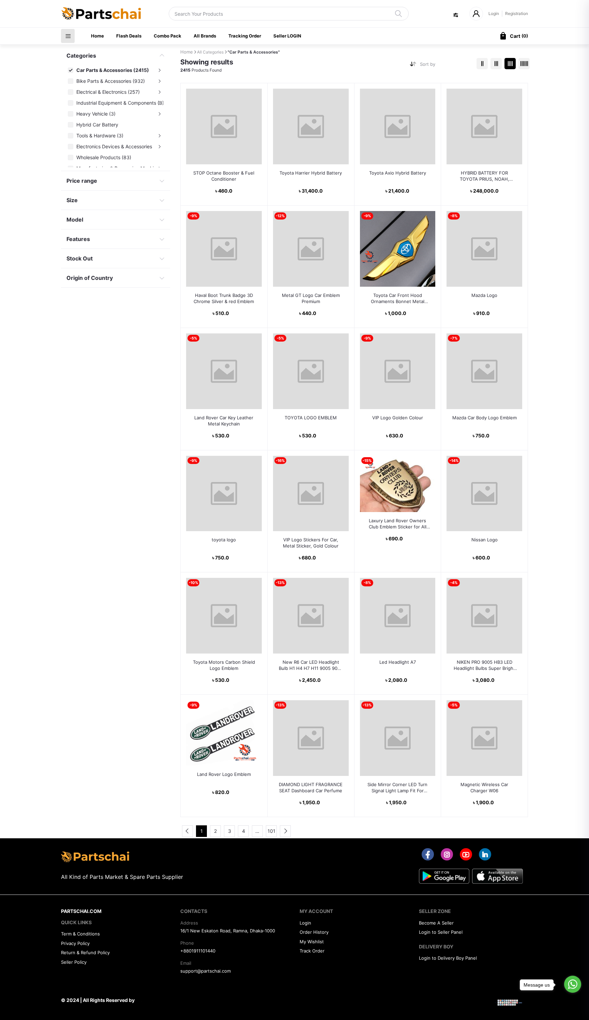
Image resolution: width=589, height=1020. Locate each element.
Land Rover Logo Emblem (224, 774)
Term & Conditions (80, 933)
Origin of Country (89, 277)
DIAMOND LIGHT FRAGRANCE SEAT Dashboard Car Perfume (311, 787)
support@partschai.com (205, 971)
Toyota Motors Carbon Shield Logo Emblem (224, 665)
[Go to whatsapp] (572, 984)
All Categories (210, 52)
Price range (81, 180)
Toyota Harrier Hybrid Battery (311, 173)
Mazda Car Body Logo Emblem (484, 417)
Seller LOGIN (287, 36)
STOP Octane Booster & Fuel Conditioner (223, 176)
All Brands (205, 36)
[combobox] (445, 65)
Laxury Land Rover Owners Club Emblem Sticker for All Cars (397, 524)
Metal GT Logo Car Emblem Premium (311, 298)
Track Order (312, 951)
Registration (516, 13)
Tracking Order (244, 36)
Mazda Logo (484, 295)
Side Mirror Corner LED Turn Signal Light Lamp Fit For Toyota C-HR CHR (397, 788)
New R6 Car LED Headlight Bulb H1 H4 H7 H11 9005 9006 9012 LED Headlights (311, 665)
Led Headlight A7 (397, 662)
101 (271, 831)
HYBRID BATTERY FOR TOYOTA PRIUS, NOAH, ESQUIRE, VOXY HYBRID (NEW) (484, 176)
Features (78, 239)
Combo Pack (167, 36)
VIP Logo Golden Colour (397, 417)
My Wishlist (312, 941)
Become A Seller (436, 923)
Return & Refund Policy (85, 952)
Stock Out (79, 258)
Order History (314, 932)
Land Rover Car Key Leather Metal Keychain (223, 420)
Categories (81, 55)
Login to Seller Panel (441, 932)
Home (97, 36)
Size (72, 200)
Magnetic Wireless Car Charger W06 (484, 787)
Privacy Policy (75, 943)
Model (74, 219)
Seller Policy (74, 962)
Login (493, 13)
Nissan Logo (484, 539)
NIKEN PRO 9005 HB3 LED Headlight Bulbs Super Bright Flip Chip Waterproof (484, 665)
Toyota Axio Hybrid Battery (397, 173)
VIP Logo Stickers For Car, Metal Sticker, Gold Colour (310, 543)
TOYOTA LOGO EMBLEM (311, 417)
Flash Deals (128, 36)
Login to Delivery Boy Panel (448, 958)
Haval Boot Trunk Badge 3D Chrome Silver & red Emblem (224, 298)
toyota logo (224, 539)
